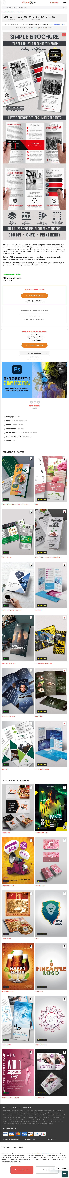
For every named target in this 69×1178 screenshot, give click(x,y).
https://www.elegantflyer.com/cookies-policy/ (29, 1159)
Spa (36, 504)
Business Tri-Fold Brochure (11, 610)
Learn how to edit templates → (34, 359)
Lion (37, 939)
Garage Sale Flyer (8, 886)
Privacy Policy (17, 1161)
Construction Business (43, 663)
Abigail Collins (18, 425)
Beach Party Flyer (41, 833)
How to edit (26, 436)
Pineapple (39, 991)
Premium (55, 3)
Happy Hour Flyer (8, 991)
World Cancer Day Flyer (10, 1097)
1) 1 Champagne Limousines (12, 278)
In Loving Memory (8, 716)
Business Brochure (8, 663)
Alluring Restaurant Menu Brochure (48, 557)
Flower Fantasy (41, 1044)
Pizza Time (6, 833)
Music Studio (6, 939)
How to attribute (31, 432)
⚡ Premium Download (34, 296)
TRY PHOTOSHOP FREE (56, 24)
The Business (7, 557)
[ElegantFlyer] (29, 2)
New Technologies (42, 769)
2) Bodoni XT (7, 280)
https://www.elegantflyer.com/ (42, 1153)
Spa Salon (39, 716)
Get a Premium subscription (40, 29)
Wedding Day (40, 1097)
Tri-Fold (17, 417)
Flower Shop (39, 886)
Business (38, 610)
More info (20, 429)
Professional (6, 1044)
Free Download (34, 316)
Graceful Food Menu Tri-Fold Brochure (15, 504)
